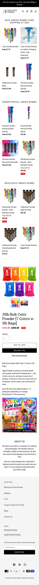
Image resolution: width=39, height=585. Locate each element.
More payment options (19, 356)
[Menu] (36, 11)
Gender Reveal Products (12, 534)
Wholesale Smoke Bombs (13, 487)
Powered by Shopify (27, 578)
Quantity (5, 334)
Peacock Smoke (16, 578)
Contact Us (8, 517)
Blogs (6, 511)
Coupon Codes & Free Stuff (14, 505)
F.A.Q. (6, 499)
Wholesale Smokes (10, 530)
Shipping (7, 493)
